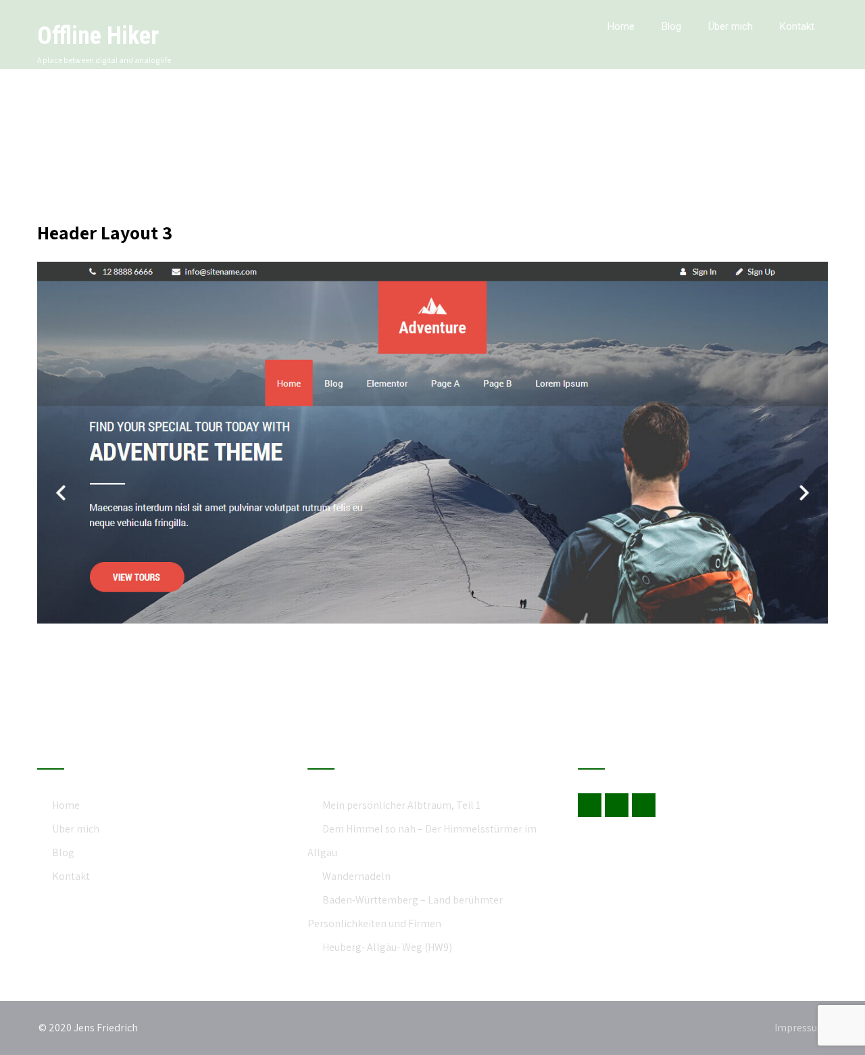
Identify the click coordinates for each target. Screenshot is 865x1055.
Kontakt (797, 26)
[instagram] (644, 805)
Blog (671, 26)
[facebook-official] (589, 805)
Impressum (800, 1028)
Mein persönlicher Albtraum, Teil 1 (401, 805)
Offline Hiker (98, 36)
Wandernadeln (356, 876)
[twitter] (616, 805)
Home (621, 26)
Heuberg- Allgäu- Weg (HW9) (387, 947)
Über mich (730, 26)
